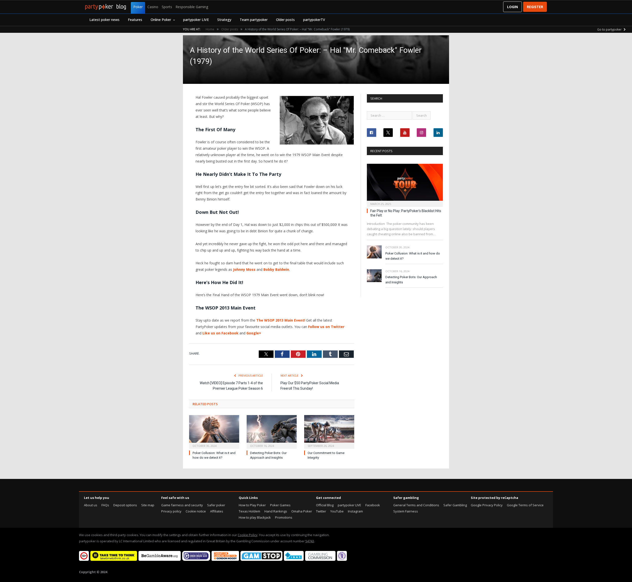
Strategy (224, 19)
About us (90, 505)
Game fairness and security (182, 505)
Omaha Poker (301, 511)
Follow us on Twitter (326, 326)
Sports (167, 6)
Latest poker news (104, 19)
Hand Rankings (275, 511)
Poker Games (280, 505)
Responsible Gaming (192, 6)
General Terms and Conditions (416, 505)
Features (135, 19)
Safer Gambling (455, 505)
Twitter (321, 511)
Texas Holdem (249, 511)
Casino (152, 6)
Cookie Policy (247, 535)
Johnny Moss (244, 269)
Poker (138, 6)
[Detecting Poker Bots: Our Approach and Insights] (272, 431)
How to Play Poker (252, 505)
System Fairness (405, 511)
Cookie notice (196, 511)
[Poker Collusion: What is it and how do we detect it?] (214, 431)
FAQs (105, 505)
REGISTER (535, 6)
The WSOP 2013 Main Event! (280, 320)
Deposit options (125, 505)
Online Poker (161, 19)
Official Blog (325, 505)
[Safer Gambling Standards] (342, 559)
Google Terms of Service (525, 505)
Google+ (253, 333)
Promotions (283, 517)
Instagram (355, 511)
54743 (309, 541)
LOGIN (512, 6)
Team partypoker (254, 19)
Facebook (372, 505)
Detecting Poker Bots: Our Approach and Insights (411, 279)
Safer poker (216, 505)
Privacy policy (171, 511)
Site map (147, 505)
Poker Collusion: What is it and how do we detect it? (412, 256)
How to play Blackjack (255, 517)
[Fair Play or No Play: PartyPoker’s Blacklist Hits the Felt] (405, 184)
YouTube (337, 511)
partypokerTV (314, 19)
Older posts (285, 19)
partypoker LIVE (196, 19)
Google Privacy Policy (487, 505)
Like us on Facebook (220, 333)
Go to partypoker (609, 29)
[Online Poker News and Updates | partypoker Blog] (105, 7)
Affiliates (216, 511)
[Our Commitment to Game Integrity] (329, 431)
